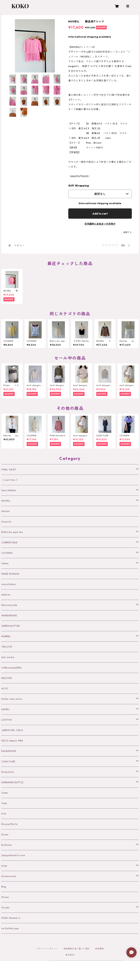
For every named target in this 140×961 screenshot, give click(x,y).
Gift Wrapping (78, 185)
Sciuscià (6, 521)
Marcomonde (9, 605)
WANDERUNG (9, 615)
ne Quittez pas (10, 928)
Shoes (5, 897)
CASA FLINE (8, 761)
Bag (3, 886)
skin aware (8, 657)
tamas (5, 563)
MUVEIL (5, 500)
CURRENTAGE (9, 542)
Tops (4, 803)
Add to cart (100, 213)
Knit (3, 813)
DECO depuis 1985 (12, 740)
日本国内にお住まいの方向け (100, 223)
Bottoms (6, 844)
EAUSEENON (8, 751)
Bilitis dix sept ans (12, 532)
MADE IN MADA (10, 573)
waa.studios (8, 584)
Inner (4, 865)
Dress (5, 834)
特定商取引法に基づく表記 (77, 948)
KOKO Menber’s (10, 917)
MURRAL (6, 636)
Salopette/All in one (13, 855)
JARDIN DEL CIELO (12, 730)
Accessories (8, 876)
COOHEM (6, 552)
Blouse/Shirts (9, 824)
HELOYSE (6, 678)
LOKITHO (6, 719)
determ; (6, 594)
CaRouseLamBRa (11, 667)
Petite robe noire (11, 698)
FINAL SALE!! (8, 469)
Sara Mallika (8, 490)
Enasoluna (7, 771)
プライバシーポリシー (47, 948)
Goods (5, 907)
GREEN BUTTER (10, 625)
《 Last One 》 (10, 479)
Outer (4, 792)
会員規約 (99, 948)
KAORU (5, 709)
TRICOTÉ (6, 646)
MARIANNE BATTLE (12, 782)
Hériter (5, 511)
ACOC (5, 688)
